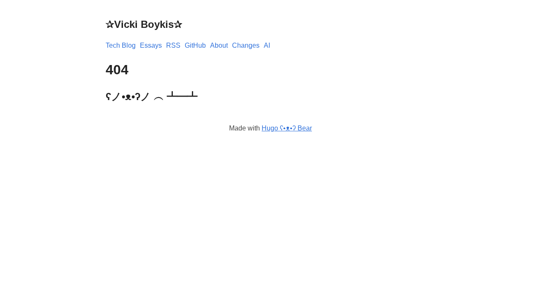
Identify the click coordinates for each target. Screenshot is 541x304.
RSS (173, 45)
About (219, 45)
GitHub (195, 45)
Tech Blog (121, 45)
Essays (151, 45)
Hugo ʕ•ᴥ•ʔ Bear (287, 128)
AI (267, 45)
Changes (246, 45)
